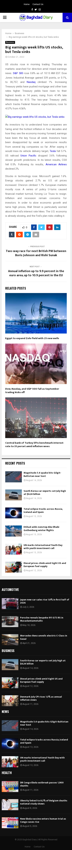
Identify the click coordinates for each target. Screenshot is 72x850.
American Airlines (56, 164)
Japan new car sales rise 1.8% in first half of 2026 (44, 601)
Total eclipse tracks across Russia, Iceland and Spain (43, 510)
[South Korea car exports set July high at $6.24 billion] (13, 494)
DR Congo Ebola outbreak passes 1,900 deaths (42, 784)
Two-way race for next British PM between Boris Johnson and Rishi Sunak (36, 253)
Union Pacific (28, 155)
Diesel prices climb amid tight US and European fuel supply (45, 564)
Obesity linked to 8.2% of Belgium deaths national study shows (43, 802)
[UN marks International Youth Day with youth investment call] (13, 549)
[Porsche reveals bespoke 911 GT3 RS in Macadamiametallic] (10, 621)
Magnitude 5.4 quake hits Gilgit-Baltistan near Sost (42, 474)
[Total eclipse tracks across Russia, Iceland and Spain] (13, 512)
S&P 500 (18, 73)
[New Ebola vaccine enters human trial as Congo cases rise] (10, 822)
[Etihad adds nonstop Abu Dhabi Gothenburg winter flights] (13, 530)
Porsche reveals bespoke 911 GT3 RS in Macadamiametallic (41, 619)
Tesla (53, 151)
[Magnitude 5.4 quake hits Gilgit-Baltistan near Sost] (13, 476)
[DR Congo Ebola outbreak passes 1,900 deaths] (10, 786)
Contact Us (38, 4)
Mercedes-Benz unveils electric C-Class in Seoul (43, 637)
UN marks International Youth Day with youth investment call (43, 546)
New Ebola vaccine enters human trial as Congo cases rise (43, 820)
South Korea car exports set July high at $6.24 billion (45, 492)
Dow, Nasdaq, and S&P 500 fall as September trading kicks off (32, 390)
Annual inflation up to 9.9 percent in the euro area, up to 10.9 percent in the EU (36, 273)
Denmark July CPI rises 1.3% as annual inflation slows (41, 698)
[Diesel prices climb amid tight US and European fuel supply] (13, 567)
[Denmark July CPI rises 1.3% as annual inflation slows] (10, 700)
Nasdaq (31, 82)
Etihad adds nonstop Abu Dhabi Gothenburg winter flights (41, 528)
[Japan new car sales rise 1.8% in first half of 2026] (10, 603)
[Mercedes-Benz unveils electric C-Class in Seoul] (10, 639)
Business (10, 42)
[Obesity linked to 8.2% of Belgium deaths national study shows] (10, 804)
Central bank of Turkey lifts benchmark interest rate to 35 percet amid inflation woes (34, 444)
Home (27, 4)
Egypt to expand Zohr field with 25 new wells (32, 338)
